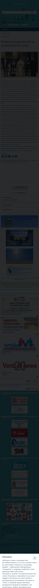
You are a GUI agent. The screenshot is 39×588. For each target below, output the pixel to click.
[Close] (35, 558)
